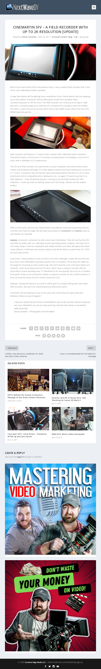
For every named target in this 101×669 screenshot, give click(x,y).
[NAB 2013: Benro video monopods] (72, 418)
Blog (70, 37)
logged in (21, 457)
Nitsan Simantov (29, 37)
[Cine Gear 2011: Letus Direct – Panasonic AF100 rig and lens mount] (28, 418)
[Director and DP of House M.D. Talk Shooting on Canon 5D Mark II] (72, 381)
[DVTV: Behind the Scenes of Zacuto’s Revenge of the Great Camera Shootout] (28, 380)
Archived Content (59, 37)
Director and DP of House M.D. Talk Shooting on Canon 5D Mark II (69, 399)
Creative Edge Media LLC (35, 662)
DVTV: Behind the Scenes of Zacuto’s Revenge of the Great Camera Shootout (26, 396)
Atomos (78, 231)
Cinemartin (66, 231)
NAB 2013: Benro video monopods (68, 434)
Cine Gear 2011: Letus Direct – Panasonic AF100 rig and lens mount (27, 435)
